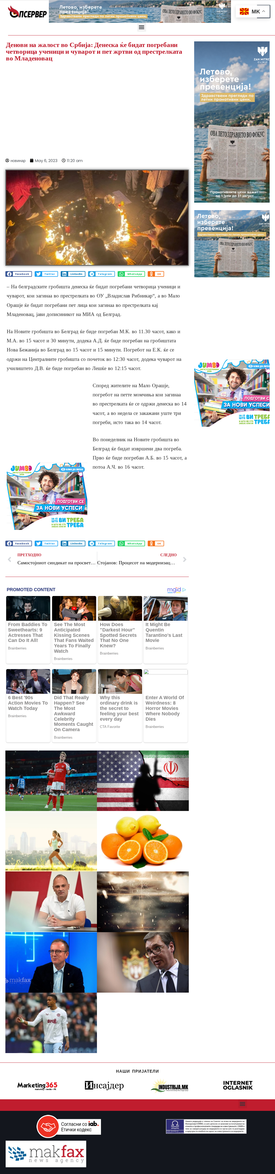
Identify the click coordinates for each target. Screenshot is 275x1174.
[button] (141, 27)
